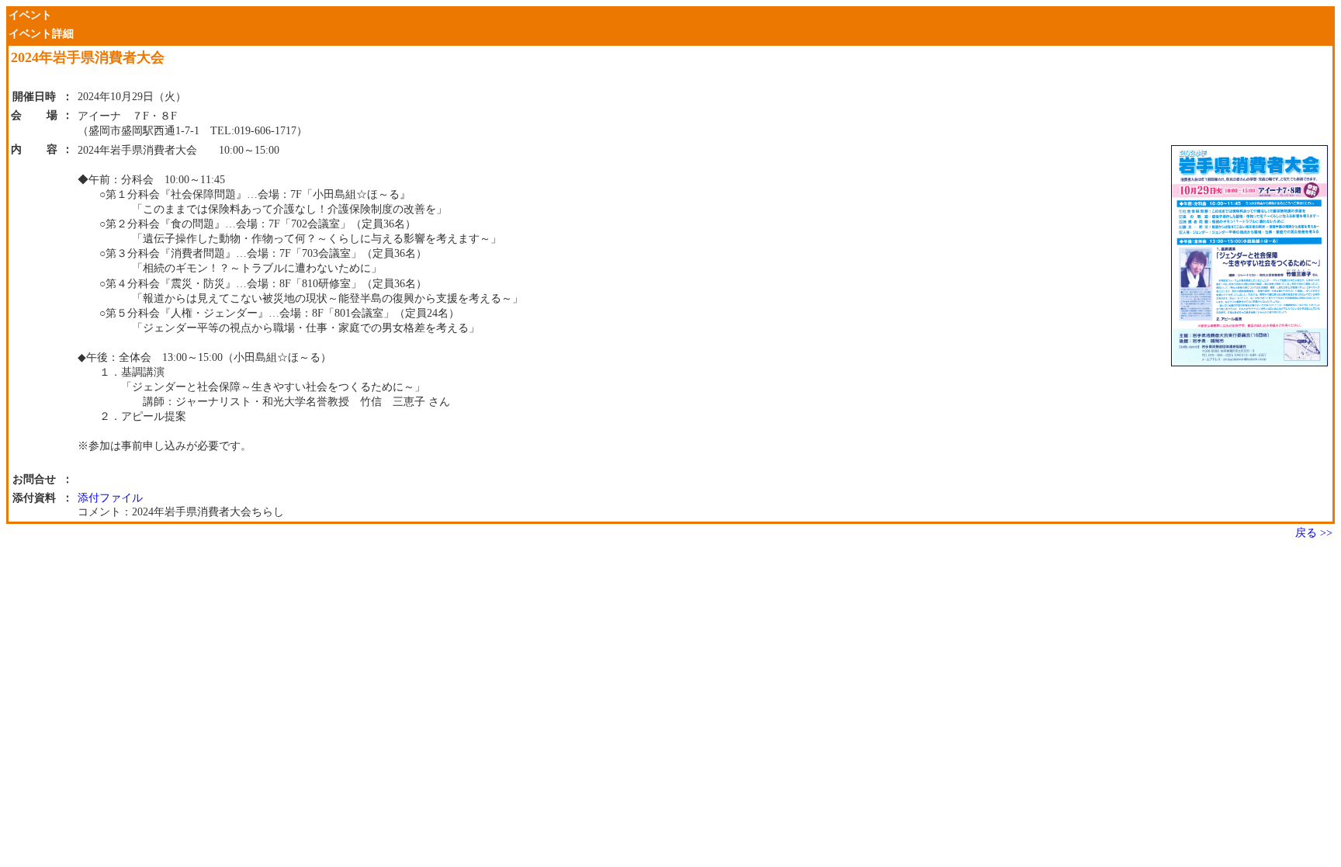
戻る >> (1313, 533)
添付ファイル (110, 498)
